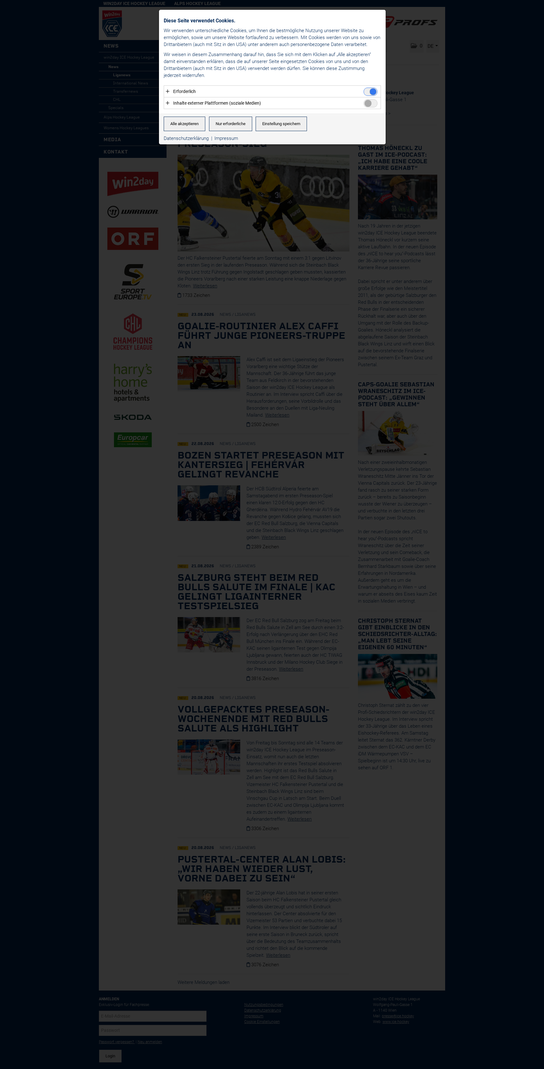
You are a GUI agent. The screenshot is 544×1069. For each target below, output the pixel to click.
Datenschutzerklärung (186, 138)
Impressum (226, 138)
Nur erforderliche (231, 123)
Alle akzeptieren (184, 123)
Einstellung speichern (281, 123)
